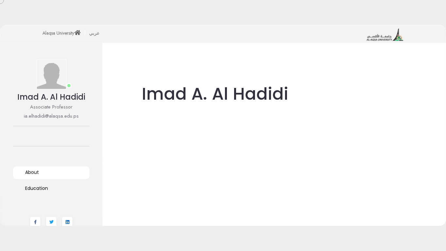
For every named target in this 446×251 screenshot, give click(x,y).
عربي (94, 33)
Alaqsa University (58, 33)
